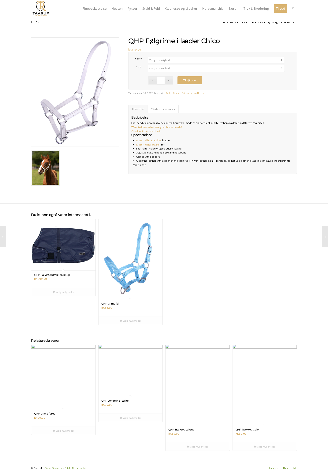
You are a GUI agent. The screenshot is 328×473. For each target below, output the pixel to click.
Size (138, 67)
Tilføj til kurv (189, 80)
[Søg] (293, 8)
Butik (35, 22)
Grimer (177, 93)
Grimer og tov (189, 93)
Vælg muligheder (64, 292)
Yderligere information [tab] (163, 109)
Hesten (200, 93)
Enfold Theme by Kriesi (76, 468)
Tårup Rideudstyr (54, 468)
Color (138, 58)
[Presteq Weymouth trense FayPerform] (3, 236)
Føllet (169, 93)
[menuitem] (94, 8)
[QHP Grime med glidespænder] (325, 236)
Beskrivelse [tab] (138, 109)
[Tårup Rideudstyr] (40, 8)
